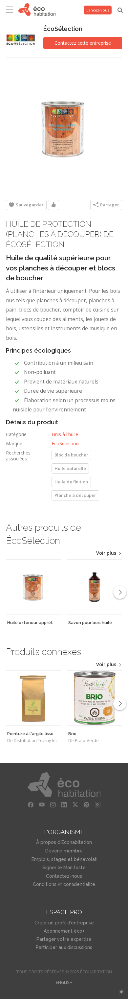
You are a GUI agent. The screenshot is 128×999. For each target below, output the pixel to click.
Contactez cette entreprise (82, 43)
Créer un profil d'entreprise (64, 922)
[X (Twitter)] (75, 804)
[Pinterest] (86, 804)
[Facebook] (30, 804)
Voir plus (106, 553)
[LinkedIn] (64, 804)
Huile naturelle (70, 468)
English (64, 982)
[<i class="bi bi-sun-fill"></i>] (121, 992)
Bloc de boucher (71, 455)
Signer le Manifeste (64, 867)
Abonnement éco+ (64, 931)
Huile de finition (71, 482)
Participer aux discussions (64, 947)
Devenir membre (64, 850)
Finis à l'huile (65, 434)
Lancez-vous (97, 10)
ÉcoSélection (62, 28)
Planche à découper (75, 495)
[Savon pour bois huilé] (94, 587)
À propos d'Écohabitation (64, 842)
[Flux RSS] (97, 804)
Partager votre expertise (64, 939)
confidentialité (79, 884)
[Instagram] (52, 804)
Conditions (44, 884)
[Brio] (94, 698)
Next (119, 592)
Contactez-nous (64, 876)
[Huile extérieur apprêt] (33, 587)
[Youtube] (41, 804)
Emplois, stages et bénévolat (64, 859)
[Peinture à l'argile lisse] (33, 698)
